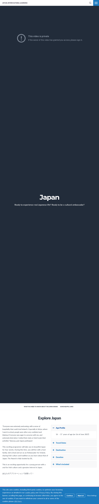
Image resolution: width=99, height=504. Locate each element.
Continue (70, 495)
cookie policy (30, 492)
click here (18, 501)
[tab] (74, 428)
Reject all (81, 495)
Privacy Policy (44, 492)
